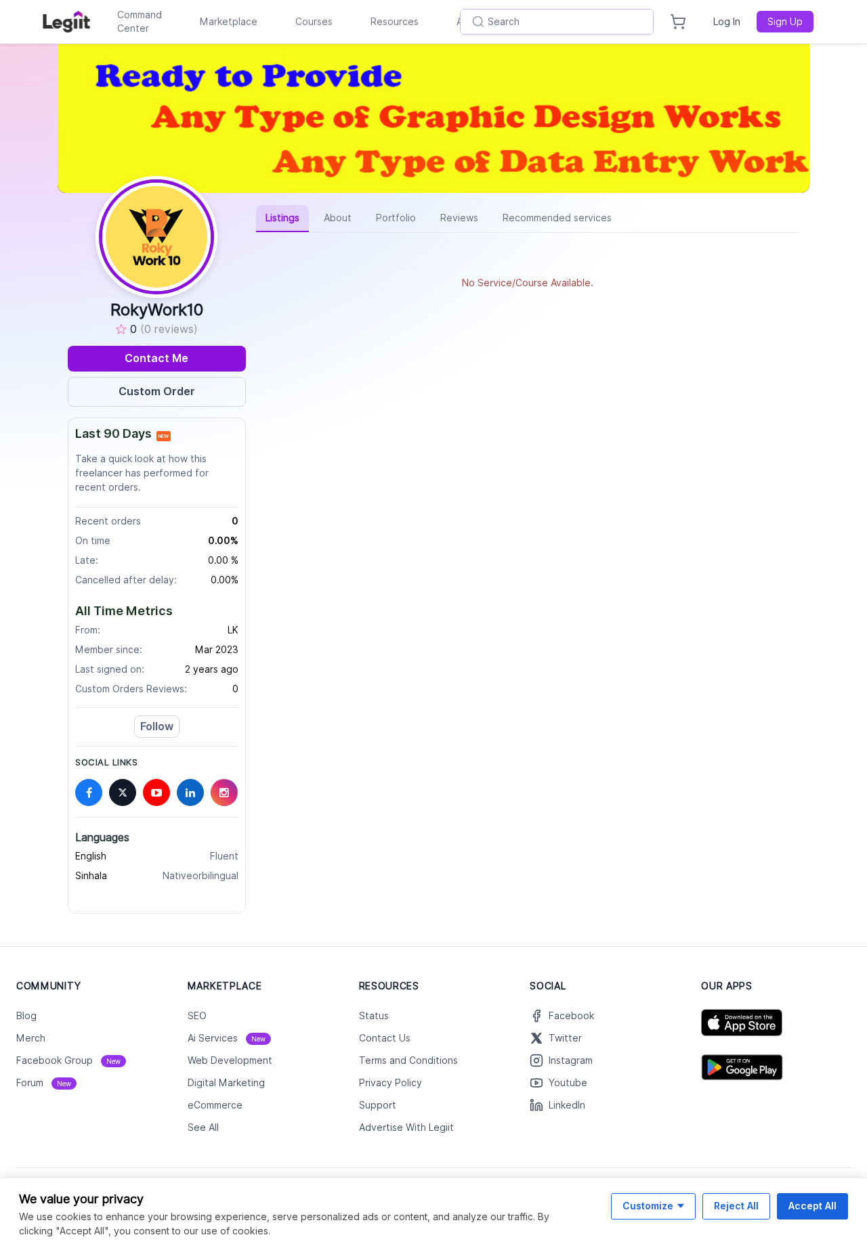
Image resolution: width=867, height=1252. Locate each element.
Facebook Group (68, 1060)
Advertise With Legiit (406, 1127)
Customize (647, 1205)
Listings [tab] (282, 218)
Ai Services (227, 1038)
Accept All (812, 1205)
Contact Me (156, 358)
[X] (122, 792)
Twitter (565, 1038)
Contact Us (384, 1038)
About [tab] (338, 218)
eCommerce (215, 1105)
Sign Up (785, 21)
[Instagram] (224, 792)
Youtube (568, 1082)
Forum (43, 1082)
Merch (30, 1038)
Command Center (139, 21)
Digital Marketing (226, 1082)
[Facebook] (89, 792)
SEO (197, 1015)
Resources (395, 21)
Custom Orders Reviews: (131, 689)
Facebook (571, 1015)
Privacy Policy (390, 1082)
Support (377, 1105)
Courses (314, 21)
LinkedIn (567, 1105)
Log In (726, 21)
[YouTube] (156, 792)
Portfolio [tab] (396, 218)
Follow (156, 726)
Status (374, 1015)
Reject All (736, 1205)
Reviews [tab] (459, 218)
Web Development (230, 1060)
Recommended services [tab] (557, 218)
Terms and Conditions (408, 1060)
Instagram (571, 1060)
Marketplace (228, 21)
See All (203, 1127)
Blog (26, 1015)
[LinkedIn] (190, 792)
